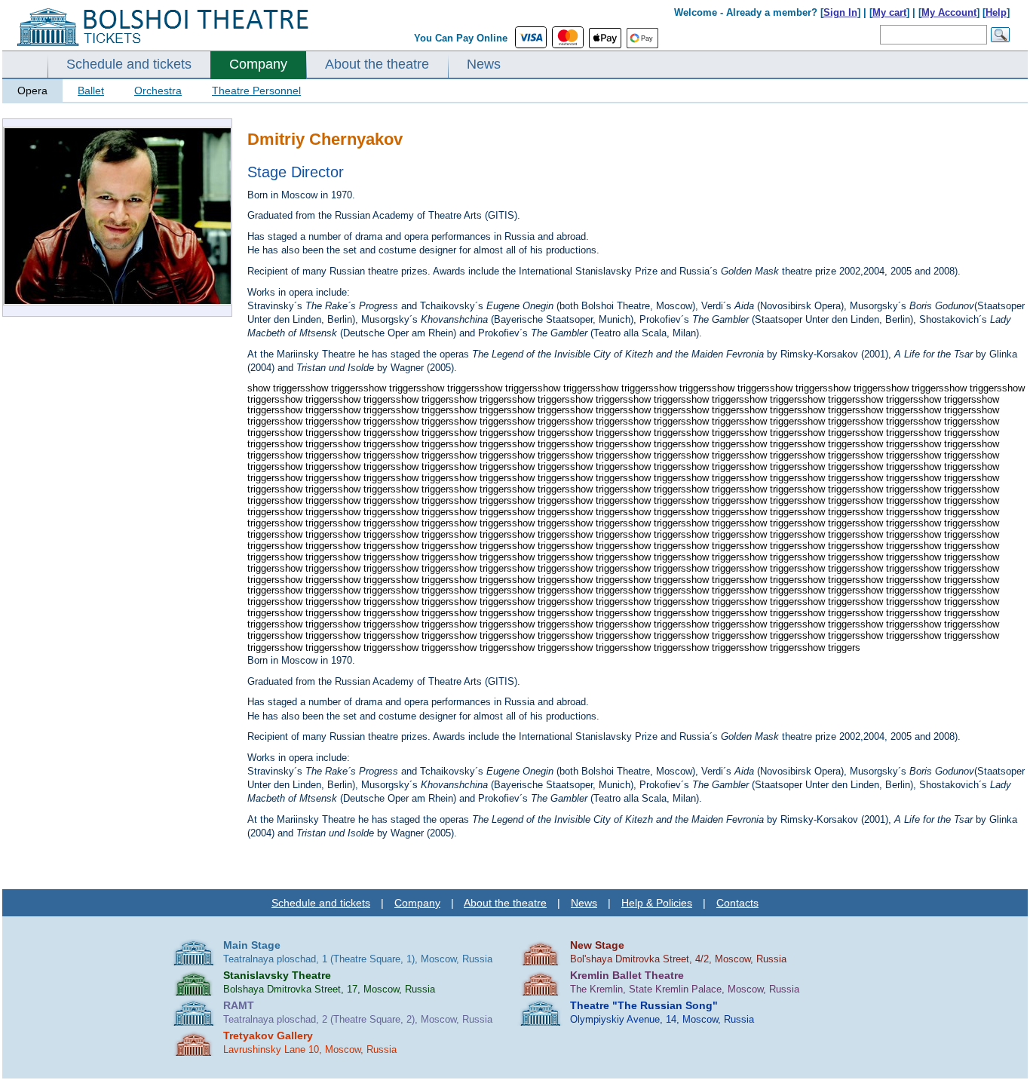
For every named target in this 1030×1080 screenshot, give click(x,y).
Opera (32, 90)
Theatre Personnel (256, 90)
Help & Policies (656, 903)
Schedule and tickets (129, 64)
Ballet (91, 90)
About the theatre (377, 64)
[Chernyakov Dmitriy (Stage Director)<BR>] (117, 302)
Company (258, 64)
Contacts (737, 903)
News (484, 64)
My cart (889, 12)
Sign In (840, 12)
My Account (948, 12)
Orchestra (158, 90)
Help (996, 12)
